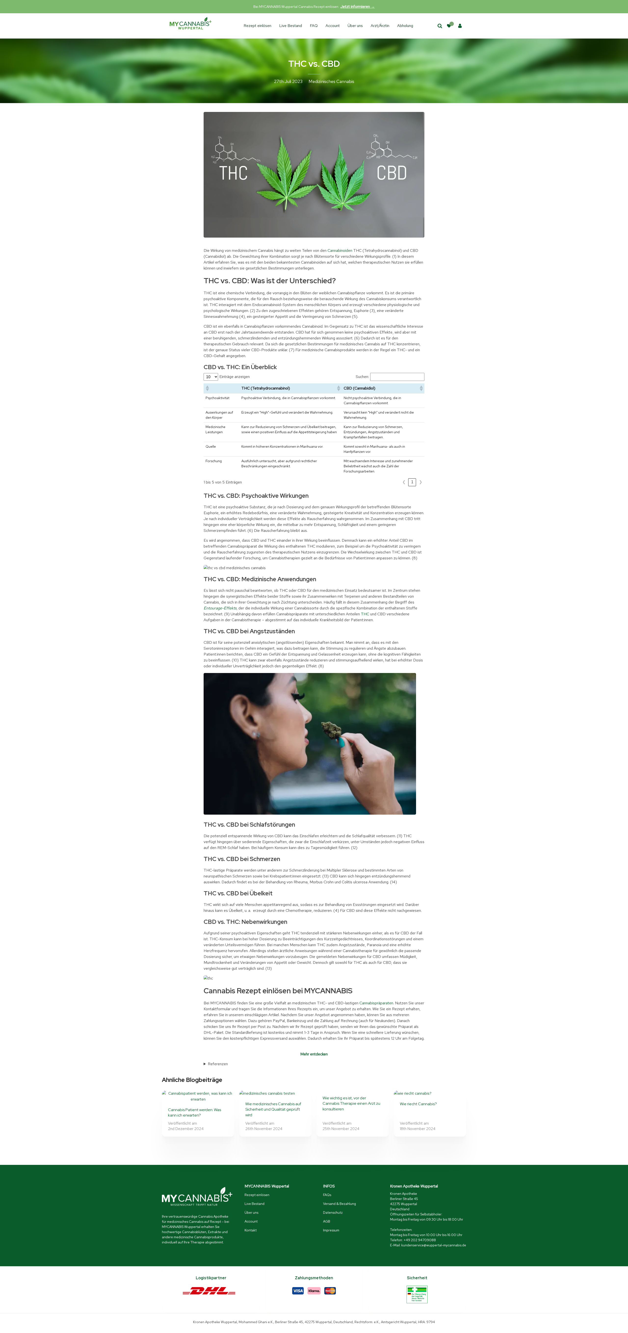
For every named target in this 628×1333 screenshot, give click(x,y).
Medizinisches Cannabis (331, 81)
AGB (326, 1221)
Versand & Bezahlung (339, 1203)
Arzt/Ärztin (380, 25)
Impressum (331, 1230)
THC (365, 614)
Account (333, 25)
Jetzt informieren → (357, 6)
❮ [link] (404, 482)
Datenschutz (333, 1212)
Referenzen (218, 1063)
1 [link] (412, 482)
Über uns (355, 25)
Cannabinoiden (339, 250)
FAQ (314, 25)
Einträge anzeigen (234, 376)
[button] (207, 388)
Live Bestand (290, 25)
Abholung (405, 25)
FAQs (327, 1195)
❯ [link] (420, 482)
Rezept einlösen (257, 25)
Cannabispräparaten (376, 1003)
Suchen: (362, 376)
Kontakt (251, 1230)
